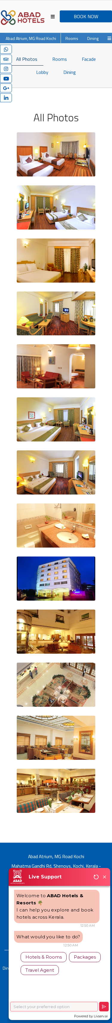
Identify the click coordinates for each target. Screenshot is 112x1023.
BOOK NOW (86, 16)
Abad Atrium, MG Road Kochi (31, 38)
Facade (89, 59)
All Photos (26, 59)
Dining (93, 38)
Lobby (42, 72)
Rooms (71, 38)
